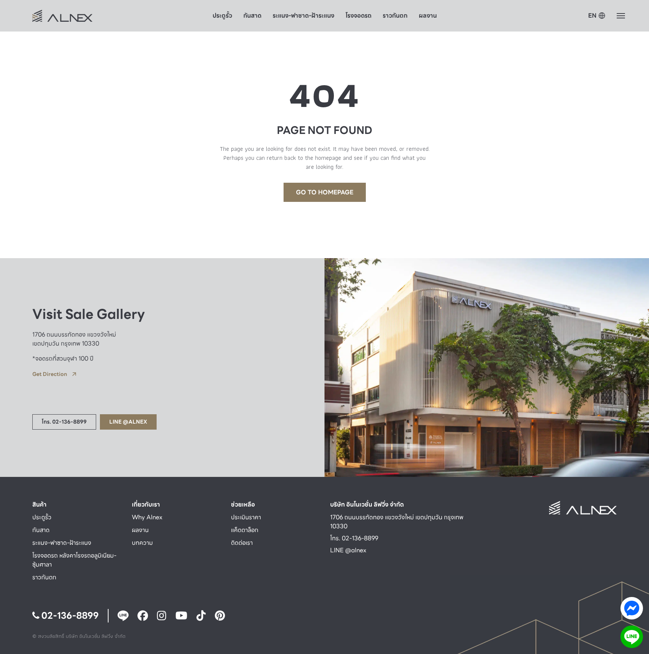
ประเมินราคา (246, 517)
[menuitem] (596, 16)
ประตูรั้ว (222, 15)
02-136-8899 (69, 616)
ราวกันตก (395, 15)
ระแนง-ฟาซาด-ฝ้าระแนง (303, 15)
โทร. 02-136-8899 (354, 538)
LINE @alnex (348, 550)
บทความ (142, 542)
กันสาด (252, 15)
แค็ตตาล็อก (244, 530)
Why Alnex (147, 517)
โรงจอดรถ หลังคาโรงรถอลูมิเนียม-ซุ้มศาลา (74, 560)
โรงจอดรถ (358, 15)
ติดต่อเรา (242, 542)
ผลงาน (428, 15)
